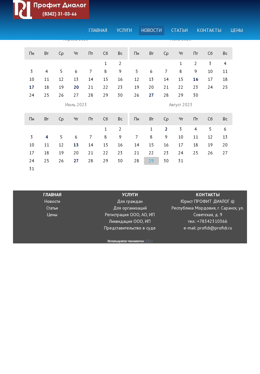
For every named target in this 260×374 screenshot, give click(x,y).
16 (195, 79)
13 (76, 145)
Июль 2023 (76, 104)
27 (151, 95)
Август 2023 (180, 104)
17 (31, 87)
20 (76, 87)
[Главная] (52, 9)
